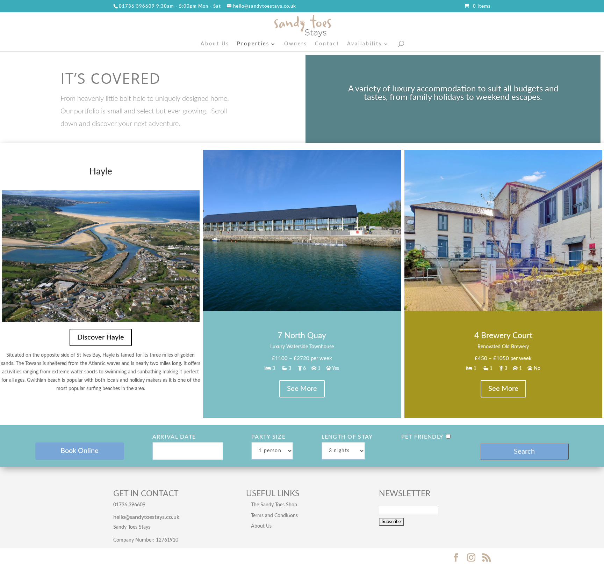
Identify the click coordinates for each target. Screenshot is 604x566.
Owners (295, 44)
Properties (253, 44)
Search (524, 451)
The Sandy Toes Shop (274, 504)
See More (302, 388)
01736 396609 (137, 6)
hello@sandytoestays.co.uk (146, 517)
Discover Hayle (100, 337)
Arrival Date (174, 437)
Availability (364, 44)
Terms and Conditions (274, 515)
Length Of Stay (347, 437)
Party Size (268, 437)
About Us (215, 44)
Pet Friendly (422, 437)
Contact (327, 44)
